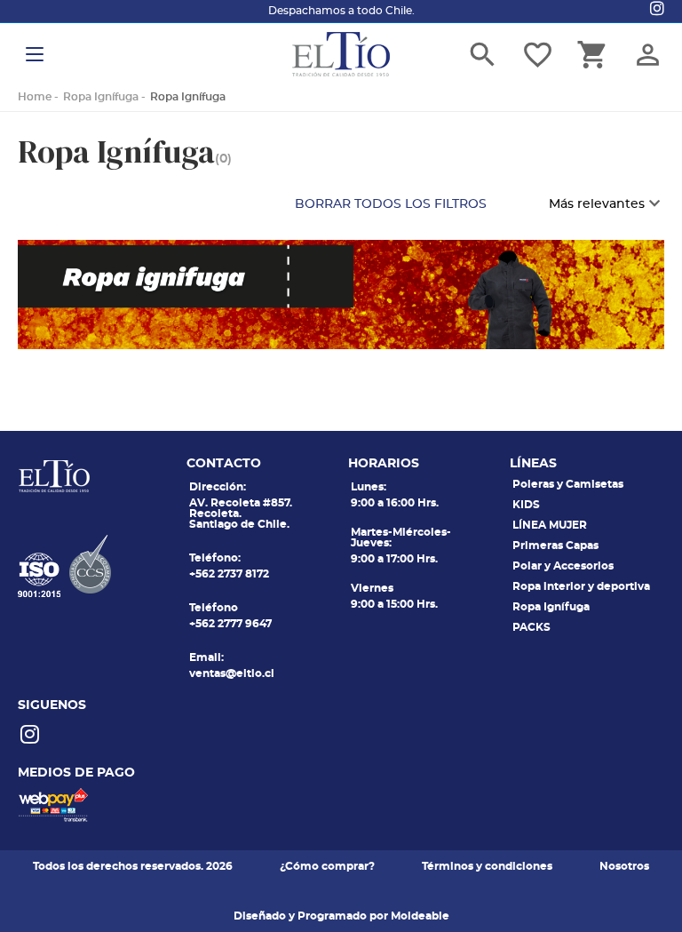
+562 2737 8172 (229, 574)
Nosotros (624, 866)
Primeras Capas (555, 545)
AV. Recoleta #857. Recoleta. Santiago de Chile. (240, 514)
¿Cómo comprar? (327, 866)
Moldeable (420, 916)
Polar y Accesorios (563, 566)
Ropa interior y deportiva (581, 586)
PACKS (531, 627)
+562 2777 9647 (230, 623)
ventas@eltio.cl (231, 673)
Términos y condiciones (487, 866)
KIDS (526, 504)
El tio (341, 54)
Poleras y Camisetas (567, 484)
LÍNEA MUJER (549, 525)
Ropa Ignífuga (101, 97)
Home (35, 97)
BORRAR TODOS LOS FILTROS (391, 204)
